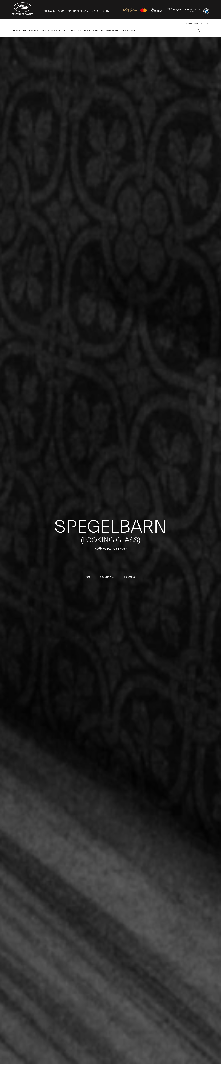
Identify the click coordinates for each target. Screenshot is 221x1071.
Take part (112, 30)
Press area (128, 30)
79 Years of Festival (54, 30)
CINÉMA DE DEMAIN (78, 11)
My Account (192, 24)
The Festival (30, 30)
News (16, 30)
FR (202, 24)
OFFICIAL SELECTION (54, 11)
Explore (98, 30)
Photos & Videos (80, 30)
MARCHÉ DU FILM (100, 11)
